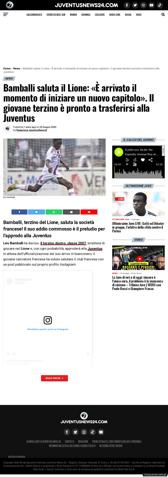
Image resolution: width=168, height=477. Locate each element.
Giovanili (85, 14)
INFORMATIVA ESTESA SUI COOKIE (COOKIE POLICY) (72, 445)
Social (128, 14)
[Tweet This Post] (37, 212)
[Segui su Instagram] (84, 432)
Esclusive (100, 14)
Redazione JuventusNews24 (31, 130)
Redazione (83, 441)
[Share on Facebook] (19, 212)
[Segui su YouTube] (101, 432)
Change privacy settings (155, 475)
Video (138, 14)
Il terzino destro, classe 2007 (63, 243)
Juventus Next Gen (56, 14)
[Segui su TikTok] (92, 432)
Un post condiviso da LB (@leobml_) (48, 373)
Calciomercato (34, 14)
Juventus (95, 249)
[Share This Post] (54, 212)
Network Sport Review (110, 445)
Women (73, 14)
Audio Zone (114, 14)
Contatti (69, 441)
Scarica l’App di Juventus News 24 (43, 441)
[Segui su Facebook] (67, 432)
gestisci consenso (16, 456)
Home (7, 68)
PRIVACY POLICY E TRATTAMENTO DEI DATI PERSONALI (116, 441)
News (16, 68)
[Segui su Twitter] (75, 432)
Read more (53, 378)
